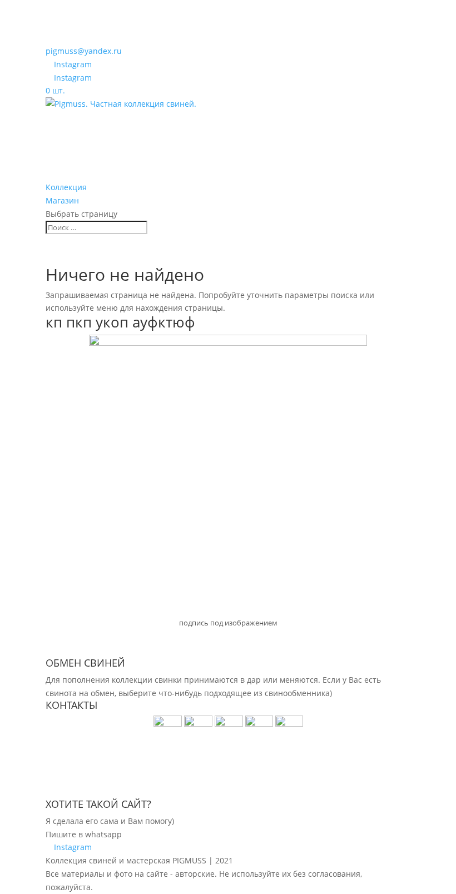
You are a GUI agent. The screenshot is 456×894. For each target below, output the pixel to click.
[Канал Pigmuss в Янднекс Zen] (289, 723)
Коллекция (66, 187)
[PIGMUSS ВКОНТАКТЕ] (259, 723)
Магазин (62, 200)
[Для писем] (230, 723)
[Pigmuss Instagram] (168, 723)
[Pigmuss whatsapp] (198, 723)
